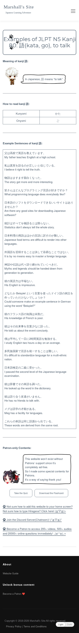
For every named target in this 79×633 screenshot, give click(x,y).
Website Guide (10, 573)
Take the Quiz (21, 493)
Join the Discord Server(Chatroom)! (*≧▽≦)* (34, 520)
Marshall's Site (19, 6)
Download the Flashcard (51, 493)
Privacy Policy (13, 626)
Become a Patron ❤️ (14, 593)
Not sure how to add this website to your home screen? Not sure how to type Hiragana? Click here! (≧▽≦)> (38, 508)
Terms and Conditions (35, 626)
